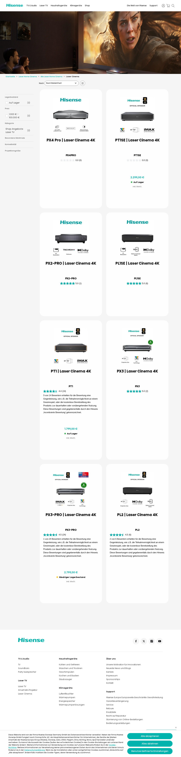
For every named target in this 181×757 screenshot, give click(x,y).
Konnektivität (10, 144)
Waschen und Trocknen (70, 668)
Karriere (110, 671)
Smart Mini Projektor (27, 690)
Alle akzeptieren (150, 736)
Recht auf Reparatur (116, 715)
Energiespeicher (67, 701)
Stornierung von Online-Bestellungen (124, 719)
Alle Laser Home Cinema (51, 76)
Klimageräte (76, 5)
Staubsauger (65, 679)
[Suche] (173, 5)
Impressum (112, 675)
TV (19, 664)
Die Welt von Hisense (137, 5)
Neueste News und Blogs (118, 668)
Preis (7, 108)
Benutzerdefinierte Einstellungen (149, 751)
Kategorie (9, 123)
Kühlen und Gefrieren (69, 664)
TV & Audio (31, 5)
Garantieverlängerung (117, 701)
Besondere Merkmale (15, 138)
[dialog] (90, 743)
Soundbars (23, 668)
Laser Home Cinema (28, 76)
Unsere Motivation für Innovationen (123, 664)
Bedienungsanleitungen (118, 723)
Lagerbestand (11, 97)
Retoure (110, 708)
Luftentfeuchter (66, 693)
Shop (87, 5)
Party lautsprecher (27, 671)
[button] (148, 199)
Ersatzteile (111, 712)
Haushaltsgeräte (59, 5)
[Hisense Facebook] (136, 641)
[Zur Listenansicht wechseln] (82, 83)
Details (59, 199)
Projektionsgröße (13, 150)
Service (109, 704)
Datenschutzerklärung (34, 750)
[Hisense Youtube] (159, 641)
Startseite (10, 76)
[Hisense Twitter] (144, 641)
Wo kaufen (82, 199)
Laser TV (44, 5)
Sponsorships (113, 679)
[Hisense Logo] (14, 5)
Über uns (111, 658)
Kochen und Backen (69, 675)
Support (154, 5)
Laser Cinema (25, 693)
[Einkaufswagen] (168, 5)
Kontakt (109, 683)
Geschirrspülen (66, 671)
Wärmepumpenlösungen (72, 704)
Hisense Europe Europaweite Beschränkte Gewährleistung (134, 697)
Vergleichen (73, 192)
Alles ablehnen (150, 743)
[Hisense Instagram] (151, 641)
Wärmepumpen (67, 697)
